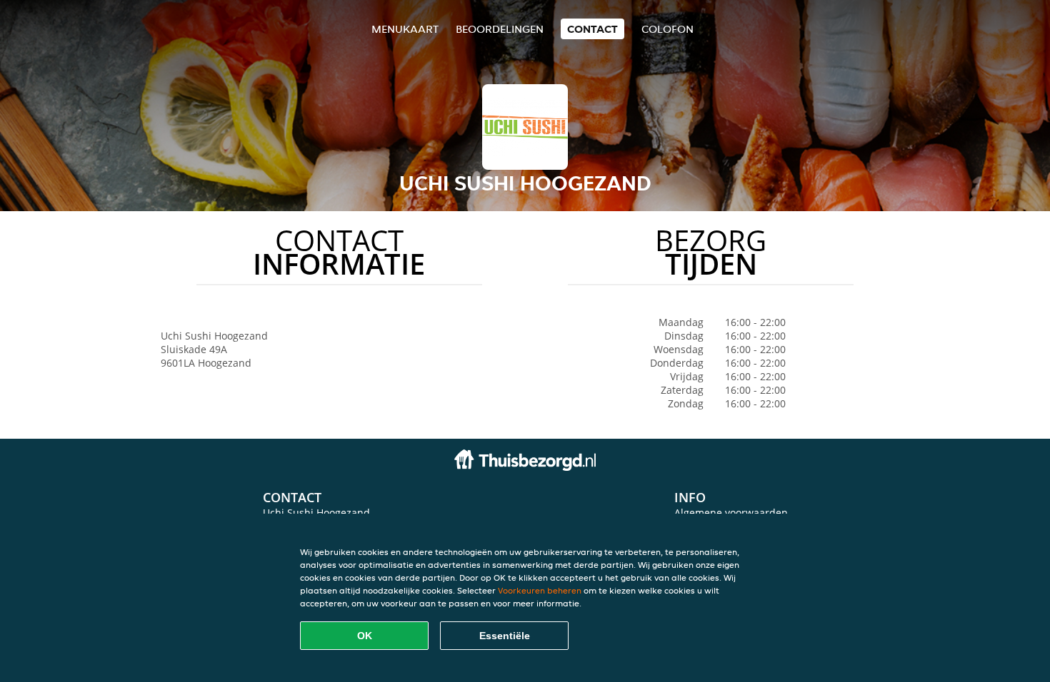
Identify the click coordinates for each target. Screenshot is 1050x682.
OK (364, 635)
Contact (592, 28)
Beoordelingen (500, 28)
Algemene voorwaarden (731, 512)
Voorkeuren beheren (539, 590)
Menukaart (405, 28)
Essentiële (504, 635)
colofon (667, 28)
